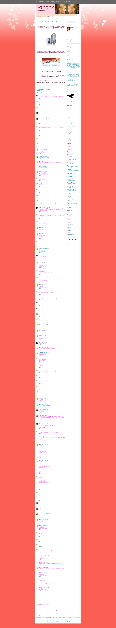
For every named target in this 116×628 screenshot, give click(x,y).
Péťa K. (40, 313)
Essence (69, 70)
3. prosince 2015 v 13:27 (46, 352)
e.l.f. (75, 85)
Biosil (75, 65)
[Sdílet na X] (47, 89)
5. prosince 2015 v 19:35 (44, 423)
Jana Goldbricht (41, 207)
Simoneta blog (41, 112)
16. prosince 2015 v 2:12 (45, 579)
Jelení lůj (68, 74)
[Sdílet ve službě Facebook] (48, 89)
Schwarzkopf (71, 83)
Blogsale (48, 16)
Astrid (67, 64)
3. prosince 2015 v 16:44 (45, 358)
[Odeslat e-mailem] (46, 89)
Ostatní (68, 51)
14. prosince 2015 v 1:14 (45, 525)
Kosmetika (68, 47)
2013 (68, 139)
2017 (68, 118)
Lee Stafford (78, 75)
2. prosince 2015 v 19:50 (44, 183)
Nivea (79, 79)
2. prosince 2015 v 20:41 (46, 214)
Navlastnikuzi (70, 162)
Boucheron (68, 66)
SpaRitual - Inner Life (70, 174)
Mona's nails (70, 192)
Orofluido (79, 80)
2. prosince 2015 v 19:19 (45, 161)
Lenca (39, 255)
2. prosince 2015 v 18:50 (46, 112)
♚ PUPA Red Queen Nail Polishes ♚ (72, 190)
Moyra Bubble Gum (70, 187)
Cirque (70, 68)
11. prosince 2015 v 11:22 (46, 513)
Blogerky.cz (68, 46)
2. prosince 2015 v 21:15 (45, 233)
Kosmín (70, 75)
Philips (39, 90)
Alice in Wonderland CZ (71, 173)
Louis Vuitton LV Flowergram (71, 145)
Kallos (76, 74)
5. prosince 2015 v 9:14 (45, 409)
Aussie (72, 64)
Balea (76, 64)
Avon (74, 64)
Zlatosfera (69, 230)
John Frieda (70, 74)
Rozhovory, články (39, 16)
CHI (76, 66)
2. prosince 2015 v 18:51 (46, 118)
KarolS (40, 330)
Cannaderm (78, 66)
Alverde (70, 63)
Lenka (39, 126)
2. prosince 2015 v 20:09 (45, 200)
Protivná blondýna (70, 210)
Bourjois (70, 66)
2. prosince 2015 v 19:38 (45, 166)
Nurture (71, 80)
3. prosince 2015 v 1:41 (44, 313)
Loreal (68, 76)
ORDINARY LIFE (70, 151)
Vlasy (68, 55)
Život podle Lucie (70, 154)
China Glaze (75, 67)
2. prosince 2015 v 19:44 (43, 178)
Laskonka (40, 95)
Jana (39, 335)
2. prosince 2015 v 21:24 (45, 248)
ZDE (54, 71)
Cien (68, 68)
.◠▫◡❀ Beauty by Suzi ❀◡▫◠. (72, 189)
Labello (72, 75)
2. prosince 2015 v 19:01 (45, 143)
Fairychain (40, 156)
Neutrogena (76, 79)
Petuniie (40, 423)
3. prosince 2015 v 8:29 (43, 335)
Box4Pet (72, 66)
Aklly (39, 171)
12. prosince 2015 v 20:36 (45, 519)
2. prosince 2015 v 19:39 (43, 171)
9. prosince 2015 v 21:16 (45, 497)
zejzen (39, 183)
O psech (68, 50)
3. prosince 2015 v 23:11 (43, 391)
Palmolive (71, 81)
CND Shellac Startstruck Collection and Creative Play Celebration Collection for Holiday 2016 (73, 204)
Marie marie (40, 248)
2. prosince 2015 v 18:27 (45, 95)
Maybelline (68, 78)
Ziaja (72, 85)
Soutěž (41, 90)
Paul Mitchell (73, 81)
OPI (72, 80)
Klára (39, 149)
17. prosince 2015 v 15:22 (45, 587)
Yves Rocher (70, 85)
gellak (76, 85)
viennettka (69, 207)
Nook (67, 80)
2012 (68, 140)
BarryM (68, 65)
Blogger (70, 621)
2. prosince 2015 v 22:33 (44, 291)
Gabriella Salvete (71, 71)
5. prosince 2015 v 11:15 (44, 415)
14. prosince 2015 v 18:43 (45, 532)
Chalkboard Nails (70, 202)
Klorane (68, 75)
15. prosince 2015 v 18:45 (45, 562)
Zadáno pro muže (69, 59)
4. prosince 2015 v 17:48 (44, 398)
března (70, 135)
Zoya (73, 85)
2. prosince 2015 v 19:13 (45, 156)
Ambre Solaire (72, 63)
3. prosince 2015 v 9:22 (44, 342)
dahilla (40, 415)
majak (39, 262)
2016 (68, 119)
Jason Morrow (59, 621)
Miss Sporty (73, 78)
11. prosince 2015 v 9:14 (44, 508)
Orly (76, 80)
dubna (70, 134)
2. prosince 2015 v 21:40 (46, 270)
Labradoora (72, 27)
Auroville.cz (70, 64)
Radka (39, 291)
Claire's (72, 68)
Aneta (39, 342)
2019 (68, 117)
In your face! (70, 165)
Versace (79, 84)
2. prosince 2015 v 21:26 (44, 255)
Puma (79, 81)
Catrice (72, 67)
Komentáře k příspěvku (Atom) (54, 610)
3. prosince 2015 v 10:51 (45, 347)
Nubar (69, 80)
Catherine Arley (69, 67)
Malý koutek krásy (70, 186)
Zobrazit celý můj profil (73, 29)
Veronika (40, 398)
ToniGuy (77, 84)
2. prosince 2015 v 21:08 (45, 227)
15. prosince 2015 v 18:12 (45, 555)
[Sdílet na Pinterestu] (49, 89)
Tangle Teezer (73, 84)
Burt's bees (74, 66)
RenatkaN (40, 143)
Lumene (72, 76)
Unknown (40, 161)
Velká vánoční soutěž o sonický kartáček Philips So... (73, 125)
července (70, 131)
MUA (73, 76)
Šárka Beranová (41, 270)
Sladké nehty (69, 193)
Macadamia (75, 76)
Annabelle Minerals (76, 63)
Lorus (70, 76)
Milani (71, 78)
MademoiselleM (70, 176)
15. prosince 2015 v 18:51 (45, 567)
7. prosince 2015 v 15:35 (45, 444)
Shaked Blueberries (70, 224)
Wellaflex (68, 85)
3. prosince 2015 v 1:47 (45, 324)
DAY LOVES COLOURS (71, 221)
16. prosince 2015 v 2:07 (45, 572)
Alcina (68, 63)
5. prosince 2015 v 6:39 (45, 404)
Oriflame (75, 80)
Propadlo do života (70, 179)
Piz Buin (77, 81)
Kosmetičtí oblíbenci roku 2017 (72, 180)
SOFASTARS (70, 169)
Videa (44, 16)
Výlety (68, 56)
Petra (39, 391)
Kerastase (78, 74)
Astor (79, 63)
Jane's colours (41, 513)
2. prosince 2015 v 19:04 (43, 149)
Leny (39, 431)
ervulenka (40, 409)
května (70, 133)
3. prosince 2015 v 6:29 (44, 330)
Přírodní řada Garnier (70, 163)
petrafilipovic (40, 214)
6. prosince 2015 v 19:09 (43, 431)
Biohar (74, 65)
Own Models (68, 81)
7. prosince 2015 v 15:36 (45, 476)
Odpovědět (40, 98)
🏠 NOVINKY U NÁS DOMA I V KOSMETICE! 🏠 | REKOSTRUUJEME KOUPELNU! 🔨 (72, 160)
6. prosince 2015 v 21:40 (46, 436)
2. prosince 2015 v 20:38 (46, 207)
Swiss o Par (68, 84)
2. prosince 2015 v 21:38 (44, 262)
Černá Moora (70, 214)
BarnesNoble (78, 64)
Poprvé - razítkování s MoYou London (72, 177)
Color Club (75, 68)
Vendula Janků (41, 352)
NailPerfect (68, 79)
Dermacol (78, 68)
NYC (77, 78)
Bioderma (72, 65)
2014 (68, 138)
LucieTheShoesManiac (71, 234)
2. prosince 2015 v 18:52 (44, 126)
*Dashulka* (69, 227)
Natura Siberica (72, 79)
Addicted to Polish (70, 182)
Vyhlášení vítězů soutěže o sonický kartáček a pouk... (72, 123)
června (70, 132)
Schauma (68, 83)
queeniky (40, 508)
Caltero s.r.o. (54, 49)
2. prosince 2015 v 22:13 (45, 284)
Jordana (74, 74)
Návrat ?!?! (69, 196)
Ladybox (75, 75)
